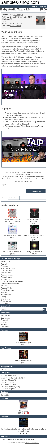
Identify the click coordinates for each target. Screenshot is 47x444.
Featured (4, 320)
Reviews (4, 324)
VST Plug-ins (18, 15)
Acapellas (4, 266)
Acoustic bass (6, 273)
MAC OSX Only (7, 376)
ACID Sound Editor (8, 268)
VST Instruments (7, 387)
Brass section (6, 301)
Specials (4, 322)
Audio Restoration (7, 290)
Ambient (4, 286)
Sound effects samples (25, 439)
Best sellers (5, 318)
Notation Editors (7, 380)
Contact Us (5, 327)
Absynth (4, 264)
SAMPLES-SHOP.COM (32, 443)
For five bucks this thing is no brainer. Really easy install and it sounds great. (23, 430)
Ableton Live (5, 262)
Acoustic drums (7, 275)
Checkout (42, 6)
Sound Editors (6, 384)
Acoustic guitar (6, 277)
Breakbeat (5, 303)
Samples (4, 382)
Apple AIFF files (7, 288)
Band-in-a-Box (6, 294)
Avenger (4, 292)
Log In (34, 6)
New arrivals (5, 316)
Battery (3, 297)
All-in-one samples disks (10, 284)
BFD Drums (5, 299)
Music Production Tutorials (11, 378)
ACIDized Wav (6, 270)
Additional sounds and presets (12, 281)
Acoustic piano (6, 279)
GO (44, 309)
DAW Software (15, 26)
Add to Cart (37, 191)
